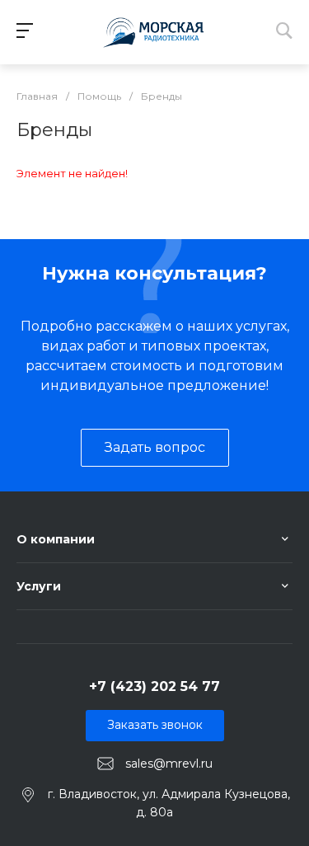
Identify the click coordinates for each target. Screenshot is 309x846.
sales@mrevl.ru (169, 762)
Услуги (38, 586)
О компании (55, 539)
